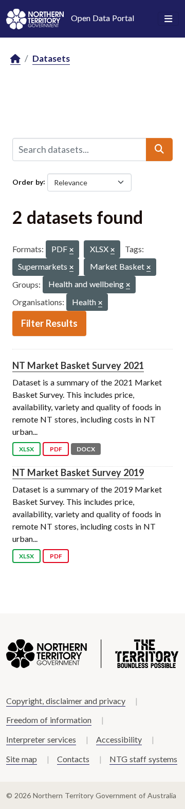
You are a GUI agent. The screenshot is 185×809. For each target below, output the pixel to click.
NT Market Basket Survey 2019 (78, 472)
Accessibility (119, 739)
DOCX (86, 449)
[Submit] (159, 149)
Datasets (51, 58)
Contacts (73, 759)
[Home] (15, 59)
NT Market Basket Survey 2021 (78, 365)
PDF (56, 449)
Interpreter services (41, 739)
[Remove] (71, 250)
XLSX (26, 449)
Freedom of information (48, 720)
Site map (21, 759)
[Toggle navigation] (168, 19)
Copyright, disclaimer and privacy (65, 701)
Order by (27, 181)
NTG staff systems (143, 759)
